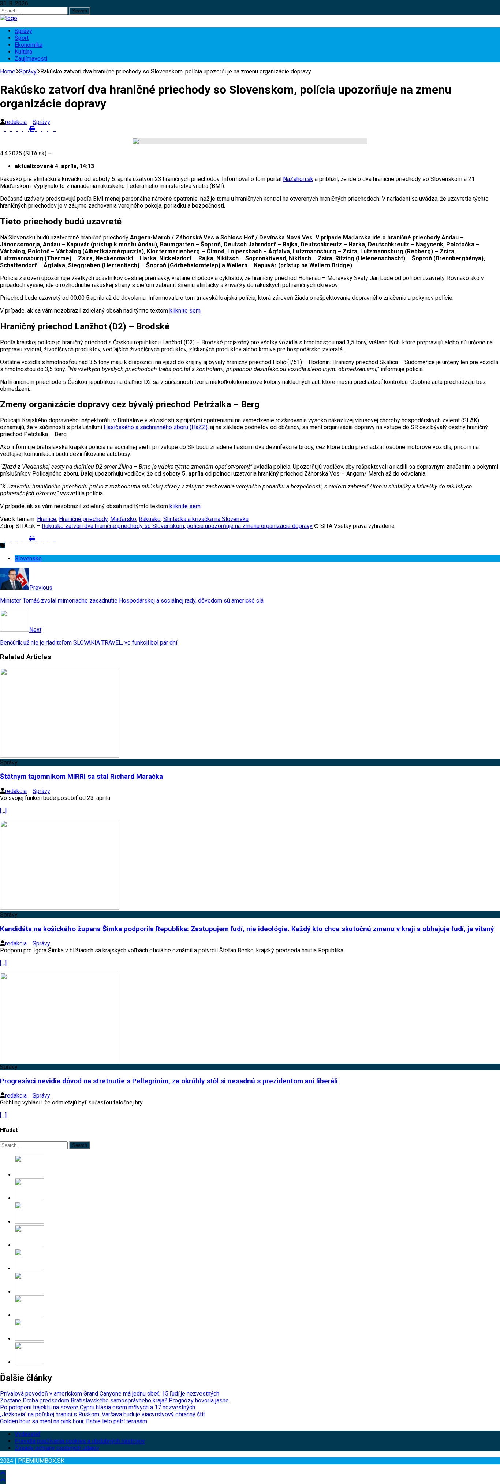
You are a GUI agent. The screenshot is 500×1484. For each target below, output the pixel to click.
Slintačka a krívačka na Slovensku (206, 519)
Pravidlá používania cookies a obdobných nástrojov (80, 1441)
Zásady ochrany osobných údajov (57, 1448)
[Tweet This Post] (9, 128)
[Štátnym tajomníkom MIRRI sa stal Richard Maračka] (59, 755)
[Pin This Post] (20, 128)
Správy (23, 30)
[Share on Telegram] (51, 128)
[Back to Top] (3, 1473)
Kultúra (23, 51)
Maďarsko (123, 519)
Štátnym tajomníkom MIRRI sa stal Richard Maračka (81, 777)
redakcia (16, 121)
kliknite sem (185, 310)
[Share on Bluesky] (55, 128)
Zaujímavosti (31, 58)
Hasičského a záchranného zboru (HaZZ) (156, 427)
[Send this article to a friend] (26, 128)
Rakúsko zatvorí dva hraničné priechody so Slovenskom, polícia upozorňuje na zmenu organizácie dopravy (177, 525)
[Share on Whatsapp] (39, 128)
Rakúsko (150, 519)
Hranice (46, 519)
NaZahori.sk (298, 178)
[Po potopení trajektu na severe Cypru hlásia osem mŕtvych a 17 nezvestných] (29, 1221)
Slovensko (28, 558)
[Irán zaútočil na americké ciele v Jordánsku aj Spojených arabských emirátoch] (29, 1362)
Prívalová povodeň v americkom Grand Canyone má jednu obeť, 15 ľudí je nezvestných (109, 1393)
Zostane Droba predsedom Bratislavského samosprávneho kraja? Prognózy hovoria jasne (114, 1400)
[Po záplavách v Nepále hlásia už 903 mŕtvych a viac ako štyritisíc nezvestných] (29, 1315)
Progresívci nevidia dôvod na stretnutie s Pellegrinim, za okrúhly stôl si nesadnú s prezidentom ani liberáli (169, 1081)
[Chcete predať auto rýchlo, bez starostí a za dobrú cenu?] (29, 1291)
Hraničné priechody (83, 519)
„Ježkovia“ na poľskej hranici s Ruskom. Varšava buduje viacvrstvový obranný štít (102, 1414)
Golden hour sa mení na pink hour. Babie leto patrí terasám (73, 1421)
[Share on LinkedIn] (15, 128)
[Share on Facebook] (3, 128)
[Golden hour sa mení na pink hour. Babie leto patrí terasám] (29, 1268)
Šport (22, 37)
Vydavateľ (27, 1434)
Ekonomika (28, 44)
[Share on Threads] (58, 128)
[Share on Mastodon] (45, 128)
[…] (3, 810)
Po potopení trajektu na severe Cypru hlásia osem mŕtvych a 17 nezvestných (97, 1407)
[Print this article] (33, 128)
